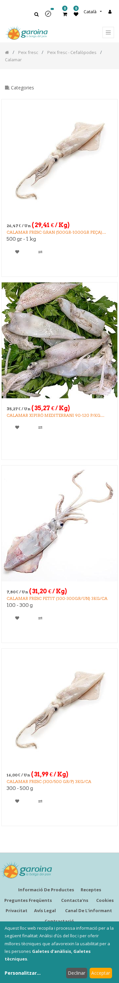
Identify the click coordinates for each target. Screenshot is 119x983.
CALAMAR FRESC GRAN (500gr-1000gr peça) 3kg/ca (54, 232)
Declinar (76, 973)
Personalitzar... (23, 973)
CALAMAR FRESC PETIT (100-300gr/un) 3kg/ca (57, 598)
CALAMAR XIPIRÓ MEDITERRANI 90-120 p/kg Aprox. (53, 415)
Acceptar (100, 973)
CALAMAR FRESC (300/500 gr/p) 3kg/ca (49, 781)
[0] (65, 14)
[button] (50, 16)
